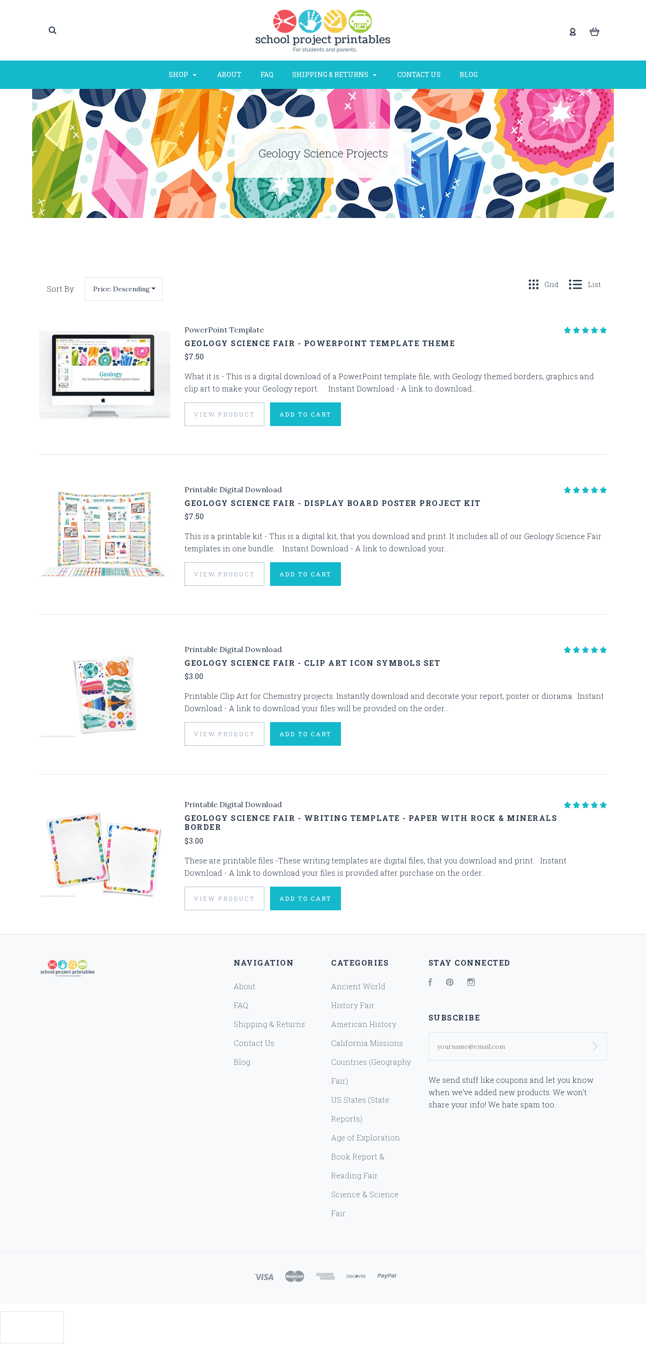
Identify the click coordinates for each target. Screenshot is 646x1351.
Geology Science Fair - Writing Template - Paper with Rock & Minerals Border (370, 822)
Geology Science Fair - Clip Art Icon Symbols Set (312, 663)
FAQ (267, 74)
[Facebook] (430, 983)
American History (363, 1024)
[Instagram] (471, 983)
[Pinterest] (450, 983)
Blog (469, 74)
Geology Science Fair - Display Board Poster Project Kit (332, 503)
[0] (595, 31)
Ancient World (358, 986)
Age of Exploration (365, 1137)
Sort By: (61, 289)
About (229, 74)
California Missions (367, 1043)
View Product (224, 414)
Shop (179, 74)
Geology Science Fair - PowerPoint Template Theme (319, 343)
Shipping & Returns (331, 74)
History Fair (353, 1005)
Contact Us (419, 74)
